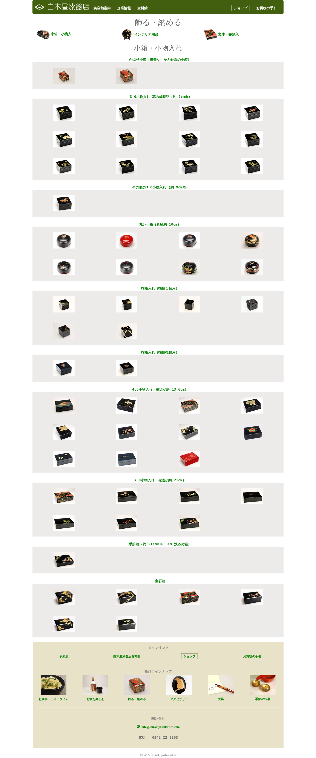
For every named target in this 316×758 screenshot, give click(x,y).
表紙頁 (64, 656)
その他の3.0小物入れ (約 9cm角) (160, 187)
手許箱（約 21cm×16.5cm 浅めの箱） (160, 544)
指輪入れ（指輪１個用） (160, 288)
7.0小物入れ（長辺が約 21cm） (160, 480)
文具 (221, 699)
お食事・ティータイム (53, 699)
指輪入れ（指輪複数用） (160, 352)
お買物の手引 (266, 8)
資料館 (142, 8)
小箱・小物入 (61, 34)
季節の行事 (262, 699)
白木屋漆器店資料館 (126, 656)
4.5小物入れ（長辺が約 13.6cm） (160, 389)
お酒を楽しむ (95, 699)
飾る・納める (137, 699)
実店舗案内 (102, 8)
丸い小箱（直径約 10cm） (160, 224)
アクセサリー (179, 699)
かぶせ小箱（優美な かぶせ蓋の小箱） (160, 60)
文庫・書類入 (228, 34)
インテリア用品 (146, 34)
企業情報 (124, 8)
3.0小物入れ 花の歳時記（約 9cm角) (160, 97)
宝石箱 (160, 581)
